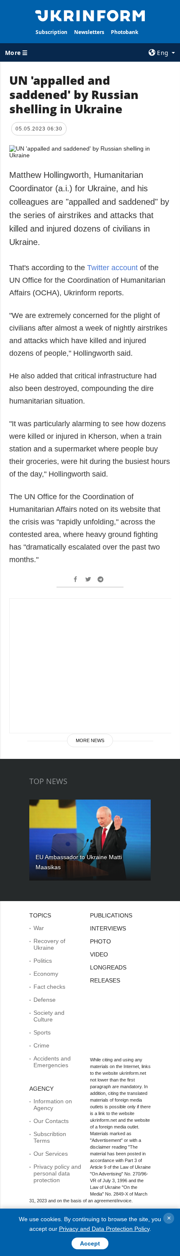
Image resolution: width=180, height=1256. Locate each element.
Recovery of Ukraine (49, 944)
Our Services (50, 1153)
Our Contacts (51, 1121)
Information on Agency (52, 1104)
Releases (105, 980)
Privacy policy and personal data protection (57, 1173)
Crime (41, 1045)
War (38, 928)
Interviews (108, 928)
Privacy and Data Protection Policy (104, 1228)
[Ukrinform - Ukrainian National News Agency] (90, 15)
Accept (90, 1243)
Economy (45, 973)
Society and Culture (48, 1016)
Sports (42, 1032)
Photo (100, 941)
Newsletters (89, 32)
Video (99, 954)
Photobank (124, 32)
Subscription (51, 32)
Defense (44, 999)
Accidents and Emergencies (52, 1061)
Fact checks (49, 986)
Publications (111, 915)
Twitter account (112, 267)
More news (90, 740)
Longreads (108, 967)
